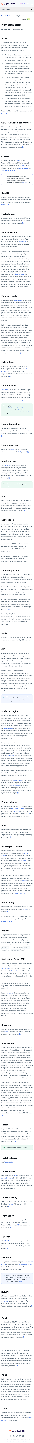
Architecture (12, 16)
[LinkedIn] (20, 1436)
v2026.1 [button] (25, 19)
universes (4, 1301)
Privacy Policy (11, 1441)
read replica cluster (17, 809)
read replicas (14, 353)
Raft (19, 452)
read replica (9, 993)
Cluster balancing (7, 921)
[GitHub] (14, 1436)
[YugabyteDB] (8, 4)
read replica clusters (25, 1264)
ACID (18, 1225)
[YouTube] (23, 1436)
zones (7, 945)
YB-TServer (8, 1241)
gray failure (7, 609)
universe (17, 811)
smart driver (10, 755)
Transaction (5, 390)
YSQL (18, 410)
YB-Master (8, 465)
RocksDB (4, 205)
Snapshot (16, 408)
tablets (10, 1204)
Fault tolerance (16, 971)
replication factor (19, 274)
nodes (18, 160)
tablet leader (18, 300)
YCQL (27, 412)
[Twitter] (17, 1436)
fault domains (6, 968)
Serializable (10, 408)
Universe (24, 182)
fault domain (22, 241)
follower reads (17, 780)
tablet (12, 449)
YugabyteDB (4, 16)
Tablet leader (8, 1162)
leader (9, 452)
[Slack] (10, 1436)
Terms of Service (22, 1441)
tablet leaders (8, 728)
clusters (20, 1281)
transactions (5, 113)
